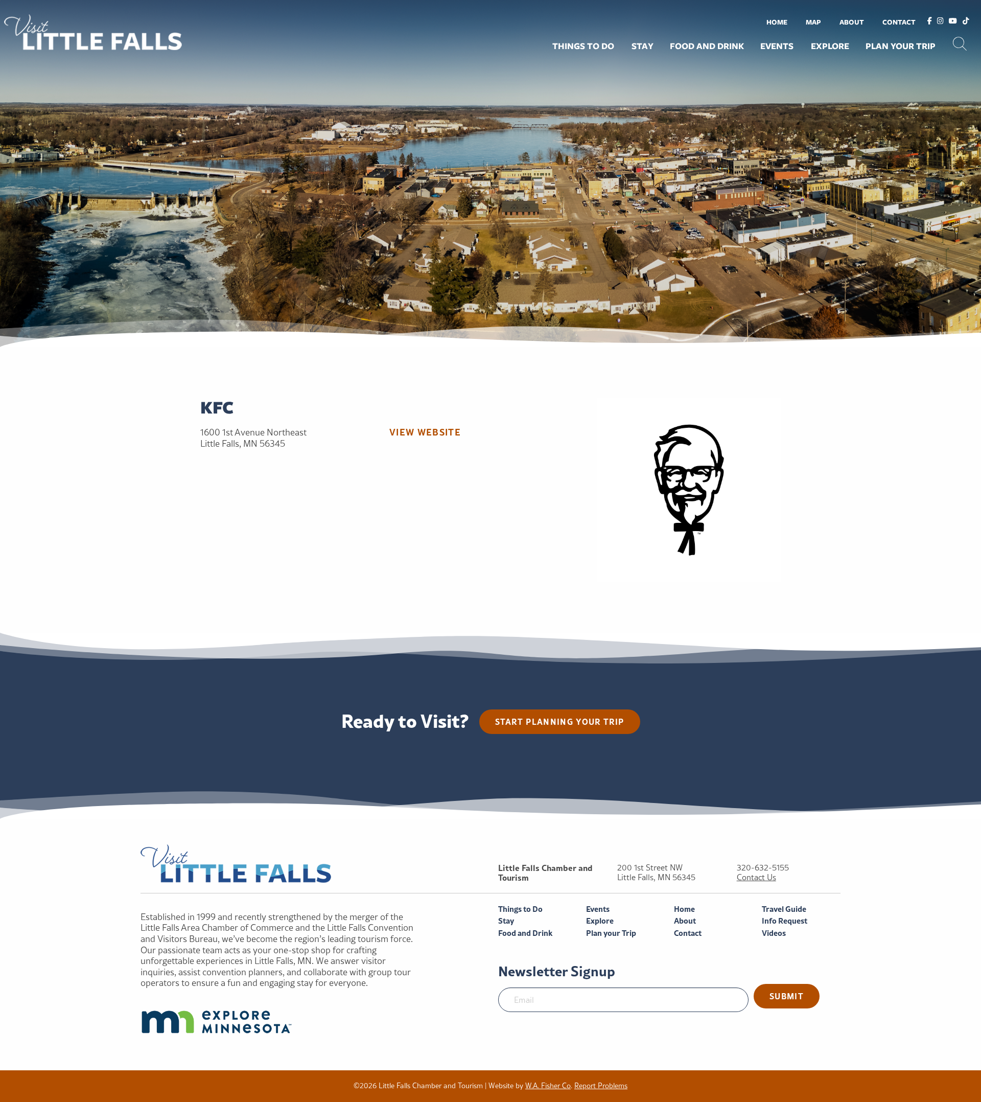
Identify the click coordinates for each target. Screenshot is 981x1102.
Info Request (784, 920)
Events (776, 46)
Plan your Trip (901, 46)
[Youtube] (953, 21)
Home (776, 22)
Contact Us (756, 877)
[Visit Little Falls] (93, 31)
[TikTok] (966, 21)
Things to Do (583, 46)
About (851, 22)
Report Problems (600, 1086)
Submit (786, 996)
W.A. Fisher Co (548, 1086)
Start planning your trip (559, 721)
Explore (830, 46)
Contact (899, 22)
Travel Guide (784, 909)
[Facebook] (929, 21)
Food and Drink (707, 46)
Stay (642, 46)
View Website (425, 432)
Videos (774, 933)
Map (813, 22)
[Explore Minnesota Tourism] (282, 1022)
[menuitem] (777, 21)
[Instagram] (940, 21)
